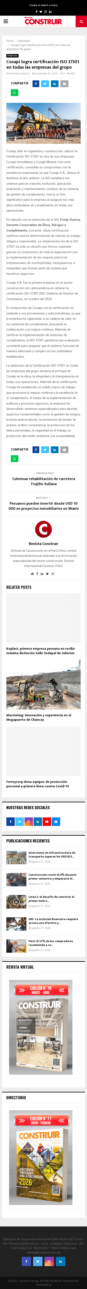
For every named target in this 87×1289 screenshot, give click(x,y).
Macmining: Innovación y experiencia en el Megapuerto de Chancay (38, 717)
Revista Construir (20, 73)
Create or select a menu (43, 5)
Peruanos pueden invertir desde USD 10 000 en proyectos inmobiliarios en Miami (43, 506)
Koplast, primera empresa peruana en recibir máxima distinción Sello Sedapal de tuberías (40, 651)
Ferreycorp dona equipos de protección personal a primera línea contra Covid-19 (37, 784)
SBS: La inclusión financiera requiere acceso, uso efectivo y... (53, 921)
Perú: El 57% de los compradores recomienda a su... (51, 943)
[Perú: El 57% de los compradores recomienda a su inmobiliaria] (16, 946)
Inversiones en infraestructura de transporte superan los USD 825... (52, 854)
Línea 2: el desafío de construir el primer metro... (51, 898)
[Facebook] (26, 1261)
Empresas (12, 55)
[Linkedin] (60, 1261)
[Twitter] (37, 1261)
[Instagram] (49, 1261)
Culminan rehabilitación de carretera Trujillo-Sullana (43, 481)
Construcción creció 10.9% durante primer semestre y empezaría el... (52, 876)
